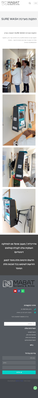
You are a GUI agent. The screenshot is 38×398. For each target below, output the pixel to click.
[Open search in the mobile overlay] (30, 3)
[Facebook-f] (19, 291)
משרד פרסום (19, 381)
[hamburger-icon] (36, 3)
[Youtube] (15, 291)
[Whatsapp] (22, 291)
